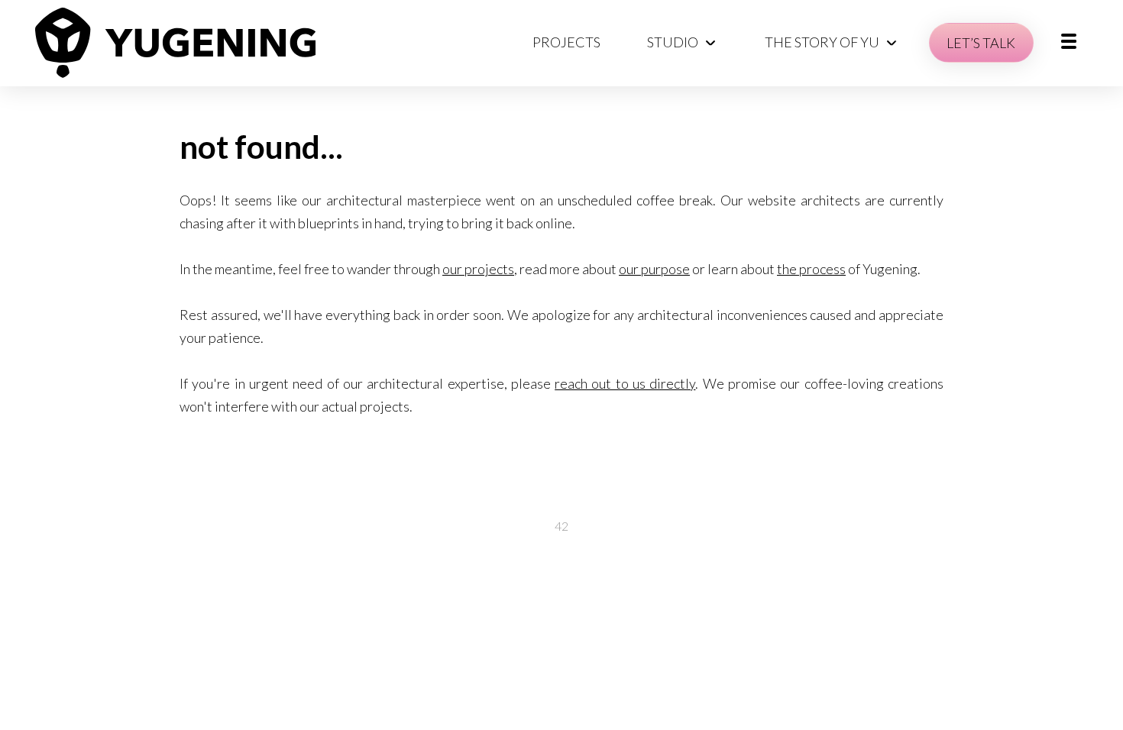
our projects (478, 268)
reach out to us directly (625, 383)
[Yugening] (176, 43)
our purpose (654, 268)
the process (811, 268)
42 (561, 525)
